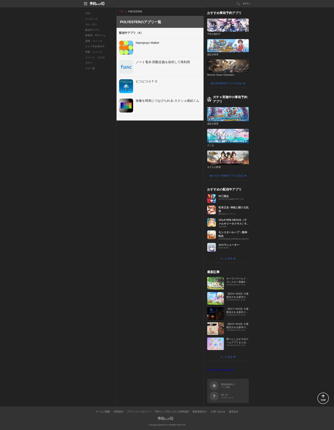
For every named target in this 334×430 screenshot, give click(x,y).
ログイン (246, 3)
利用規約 (118, 411)
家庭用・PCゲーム (95, 35)
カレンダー (91, 24)
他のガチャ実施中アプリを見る (226, 175)
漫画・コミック (93, 40)
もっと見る (226, 258)
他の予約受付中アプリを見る (226, 83)
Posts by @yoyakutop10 (220, 369)
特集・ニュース (93, 51)
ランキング (91, 19)
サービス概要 (103, 411)
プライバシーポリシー (139, 411)
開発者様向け (200, 411)
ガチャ (89, 62)
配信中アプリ (92, 30)
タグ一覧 (90, 68)
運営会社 (233, 411)
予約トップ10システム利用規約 (172, 411)
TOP (87, 13)
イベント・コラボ (95, 57)
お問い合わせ (218, 411)
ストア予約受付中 (95, 46)
